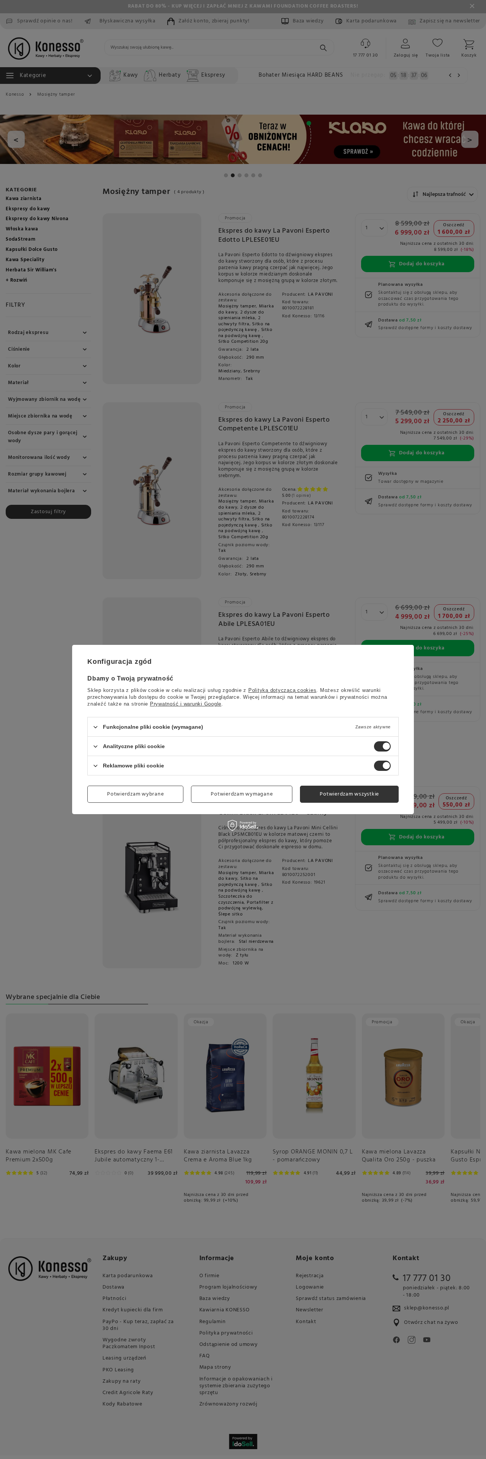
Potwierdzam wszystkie (349, 793)
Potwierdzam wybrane (135, 793)
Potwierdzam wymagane (242, 793)
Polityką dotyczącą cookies (282, 690)
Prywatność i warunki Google (185, 704)
